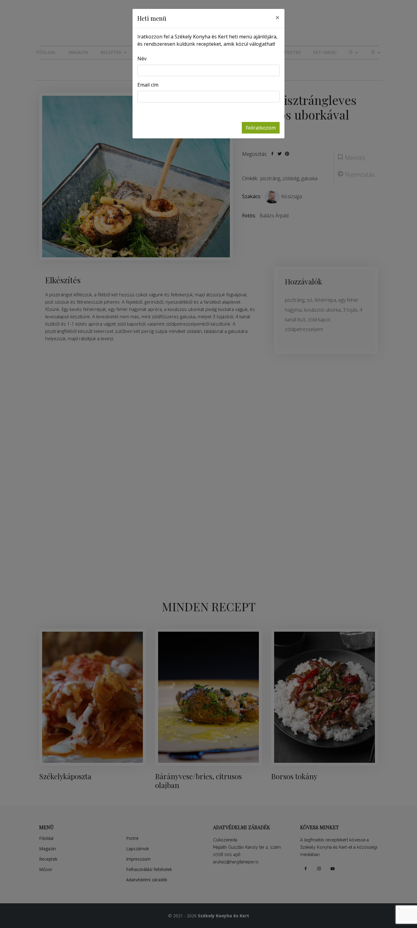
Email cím (147, 84)
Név (142, 58)
